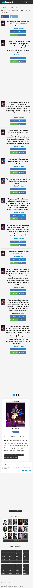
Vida (2, 551)
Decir (2, 565)
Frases (2, 7)
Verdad (3, 559)
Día (9, 559)
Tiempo (3, 556)
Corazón (18, 565)
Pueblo (17, 573)
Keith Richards (14, 7)
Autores (7, 7)
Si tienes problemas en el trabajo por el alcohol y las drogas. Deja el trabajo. (18, 181)
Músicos (6, 455)
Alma (2, 570)
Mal (2, 567)
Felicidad (18, 567)
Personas (25, 562)
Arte (10, 567)
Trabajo (10, 570)
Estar (17, 559)
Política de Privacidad (12, 586)
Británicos (11, 455)
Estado (3, 573)
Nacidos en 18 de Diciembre (10, 457)
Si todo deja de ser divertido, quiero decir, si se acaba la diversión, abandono (18, 24)
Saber (24, 565)
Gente (17, 556)
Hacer (10, 553)
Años (24, 567)
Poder (24, 559)
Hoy (24, 570)
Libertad (11, 562)
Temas (19, 511)
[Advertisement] (16, 82)
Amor (2, 553)
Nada (24, 551)
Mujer (2, 562)
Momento (25, 573)
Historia (17, 570)
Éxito (10, 551)
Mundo (17, 551)
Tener (24, 556)
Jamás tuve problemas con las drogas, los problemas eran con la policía (18, 161)
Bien (24, 553)
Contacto (20, 586)
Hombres (18, 553)
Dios (10, 556)
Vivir (17, 562)
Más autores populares (16, 540)
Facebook (3, 586)
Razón (10, 573)
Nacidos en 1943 (19, 455)
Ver (9, 565)
